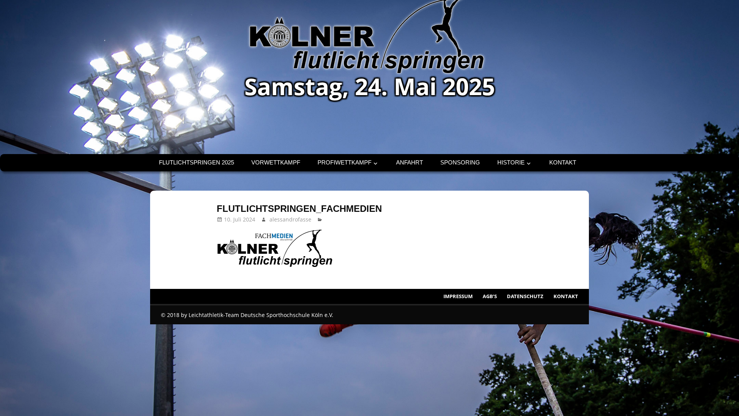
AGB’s (490, 296)
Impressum (458, 296)
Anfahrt (409, 162)
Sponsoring (460, 162)
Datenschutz (525, 296)
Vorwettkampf (275, 162)
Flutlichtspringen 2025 (196, 162)
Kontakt (562, 162)
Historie (511, 162)
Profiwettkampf (344, 162)
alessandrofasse (290, 219)
